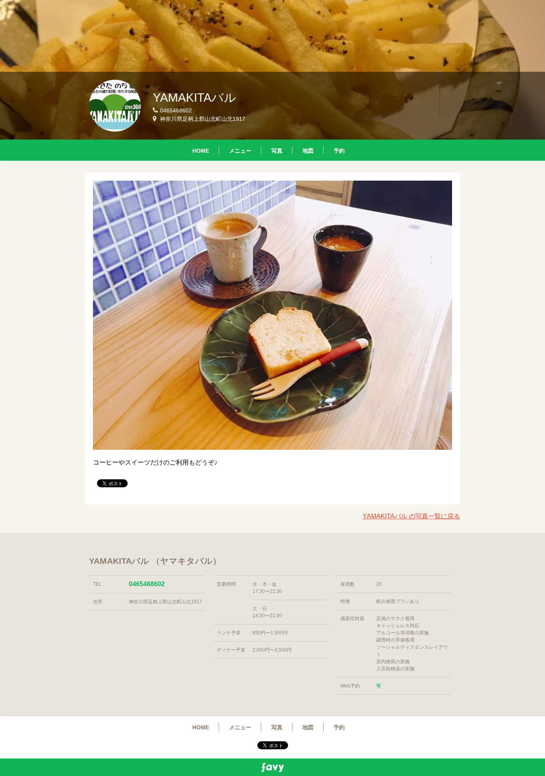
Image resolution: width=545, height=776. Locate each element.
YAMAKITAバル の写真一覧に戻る (411, 516)
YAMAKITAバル (194, 97)
